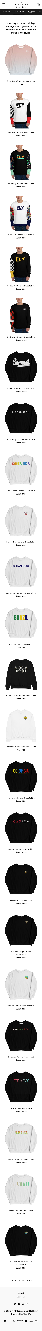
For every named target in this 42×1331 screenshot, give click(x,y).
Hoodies (6, 12)
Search (21, 1293)
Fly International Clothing (21, 4)
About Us (21, 1297)
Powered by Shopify (21, 1314)
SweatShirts (18, 12)
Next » (29, 1280)
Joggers (31, 12)
